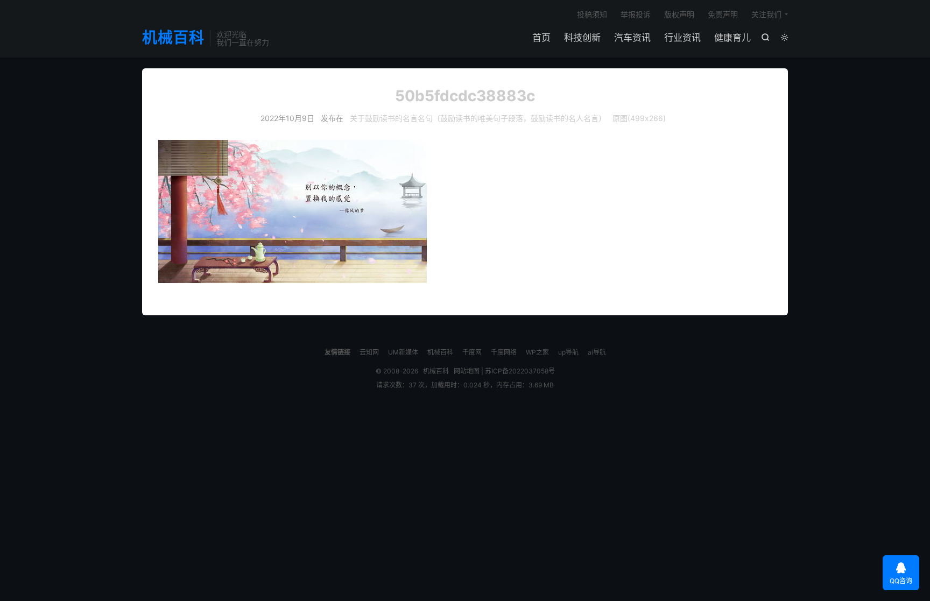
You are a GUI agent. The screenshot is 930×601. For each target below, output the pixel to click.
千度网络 (504, 352)
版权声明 (679, 14)
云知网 (369, 352)
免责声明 (723, 14)
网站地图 (467, 371)
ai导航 (597, 352)
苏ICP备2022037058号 (520, 371)
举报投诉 (636, 14)
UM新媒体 (403, 352)
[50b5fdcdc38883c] (465, 211)
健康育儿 (732, 37)
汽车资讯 (632, 37)
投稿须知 (592, 14)
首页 (541, 37)
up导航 (568, 352)
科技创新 (582, 37)
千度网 (472, 352)
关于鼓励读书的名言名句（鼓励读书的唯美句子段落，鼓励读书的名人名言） (478, 118)
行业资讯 (682, 37)
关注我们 (766, 14)
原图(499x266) (639, 118)
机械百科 (173, 38)
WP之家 (537, 352)
